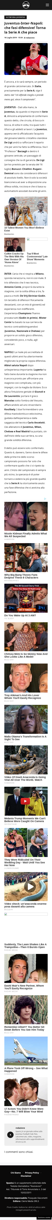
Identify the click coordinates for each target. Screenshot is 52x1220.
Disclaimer (26, 1176)
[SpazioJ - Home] (26, 4)
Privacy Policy (32, 1172)
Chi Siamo (16, 1172)
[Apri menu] (47, 5)
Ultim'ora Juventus (15, 17)
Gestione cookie (44, 1218)
